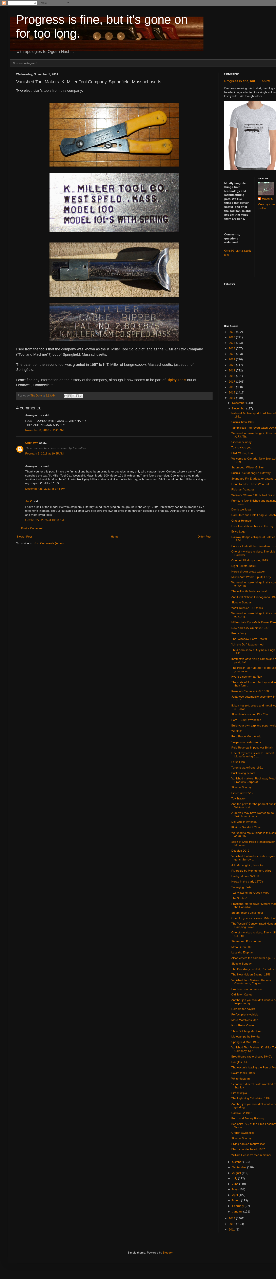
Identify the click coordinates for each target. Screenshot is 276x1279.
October (237, 1161)
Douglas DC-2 (240, 850)
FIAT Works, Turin (242, 453)
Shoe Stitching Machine (246, 1031)
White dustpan (240, 1078)
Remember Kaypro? (244, 1008)
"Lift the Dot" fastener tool (247, 644)
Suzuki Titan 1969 (242, 422)
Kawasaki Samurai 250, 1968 (250, 691)
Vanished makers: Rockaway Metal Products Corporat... (253, 780)
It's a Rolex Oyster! (243, 1025)
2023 (232, 348)
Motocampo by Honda (245, 1036)
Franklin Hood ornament (246, 989)
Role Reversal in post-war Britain (252, 747)
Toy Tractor (238, 798)
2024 (232, 342)
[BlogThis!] (69, 396)
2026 (232, 331)
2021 (232, 359)
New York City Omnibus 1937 (250, 627)
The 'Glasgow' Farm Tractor (249, 638)
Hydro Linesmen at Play (246, 676)
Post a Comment (32, 528)
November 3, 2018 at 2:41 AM (44, 430)
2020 (232, 365)
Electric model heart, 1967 (248, 1149)
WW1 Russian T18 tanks (247, 607)
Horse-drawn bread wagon (248, 571)
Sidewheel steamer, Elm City (249, 714)
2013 (232, 1218)
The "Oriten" (239, 898)
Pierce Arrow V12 (242, 793)
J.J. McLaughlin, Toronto (247, 865)
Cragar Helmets (241, 520)
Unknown (31, 442)
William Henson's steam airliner (251, 1155)
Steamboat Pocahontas (246, 941)
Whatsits (236, 731)
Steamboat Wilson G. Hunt (248, 467)
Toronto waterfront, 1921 (247, 767)
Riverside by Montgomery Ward (251, 870)
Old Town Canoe (242, 994)
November (239, 408)
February (238, 1205)
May (235, 1189)
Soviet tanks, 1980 (243, 1072)
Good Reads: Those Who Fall (250, 484)
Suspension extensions (246, 742)
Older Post (204, 536)
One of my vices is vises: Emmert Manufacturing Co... (252, 754)
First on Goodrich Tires (246, 827)
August (237, 1173)
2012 (232, 1223)
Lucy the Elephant (242, 952)
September (239, 1167)
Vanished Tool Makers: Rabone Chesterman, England (251, 981)
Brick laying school (243, 773)
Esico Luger (239, 531)
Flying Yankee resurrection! (248, 1143)
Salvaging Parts (241, 887)
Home (115, 536)
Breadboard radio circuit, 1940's (251, 1056)
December (239, 402)
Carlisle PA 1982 (241, 1113)
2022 (232, 353)
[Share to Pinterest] (81, 396)
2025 (232, 337)
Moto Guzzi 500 (241, 947)
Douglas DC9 (239, 1062)
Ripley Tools (176, 380)
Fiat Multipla (239, 1092)
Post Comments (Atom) (49, 543)
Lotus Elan (238, 761)
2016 (232, 387)
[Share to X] (73, 396)
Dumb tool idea (241, 509)
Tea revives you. (241, 447)
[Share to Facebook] (77, 396)
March (236, 1200)
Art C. (29, 501)
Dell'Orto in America (244, 821)
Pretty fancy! (239, 633)
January (237, 1211)
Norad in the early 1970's (247, 881)
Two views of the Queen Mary (250, 892)
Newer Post (24, 536)
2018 (232, 375)
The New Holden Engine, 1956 (251, 974)
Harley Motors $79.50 (245, 876)
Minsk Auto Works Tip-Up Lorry (251, 577)
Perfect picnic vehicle (244, 1014)
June (235, 1183)
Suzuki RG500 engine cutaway (251, 472)
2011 (232, 1229)
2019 (232, 370)
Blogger (168, 1252)
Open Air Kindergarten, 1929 (249, 560)
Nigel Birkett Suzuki (243, 565)
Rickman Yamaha (242, 489)
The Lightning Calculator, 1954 (251, 1098)
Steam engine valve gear (247, 912)
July (235, 1178)
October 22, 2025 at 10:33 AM (44, 520)
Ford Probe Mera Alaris (246, 736)
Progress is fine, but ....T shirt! (247, 81)
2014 (232, 398)
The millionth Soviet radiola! (249, 591)
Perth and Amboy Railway (247, 1118)
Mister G (267, 198)
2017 (232, 381)
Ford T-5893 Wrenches (246, 719)
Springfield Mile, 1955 (245, 1042)
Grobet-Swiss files (242, 1132)
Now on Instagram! (25, 63)
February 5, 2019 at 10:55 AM (44, 453)
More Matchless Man (244, 1020)
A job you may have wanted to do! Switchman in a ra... (253, 814)
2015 (232, 392)
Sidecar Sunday (241, 442)
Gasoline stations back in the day (252, 526)
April (235, 1195)
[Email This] (66, 396)
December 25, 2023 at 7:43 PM (45, 488)
